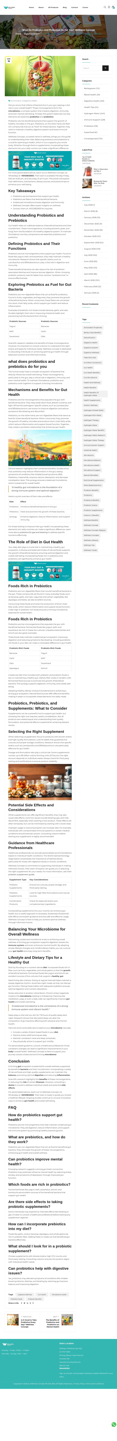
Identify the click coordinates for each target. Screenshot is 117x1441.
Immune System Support (94, 445)
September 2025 (92, 242)
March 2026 (89, 211)
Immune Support (92, 120)
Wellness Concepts (91, 535)
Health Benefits (90, 388)
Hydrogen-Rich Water (92, 415)
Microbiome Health (59, 1294)
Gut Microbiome (90, 378)
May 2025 (88, 268)
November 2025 (91, 230)
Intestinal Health (90, 450)
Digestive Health (32, 34)
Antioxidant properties (93, 328)
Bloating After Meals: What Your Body (101, 182)
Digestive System (91, 348)
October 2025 (90, 236)
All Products (53, 7)
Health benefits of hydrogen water (91, 394)
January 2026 (90, 217)
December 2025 (91, 224)
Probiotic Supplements (93, 510)
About (41, 7)
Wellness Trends (90, 550)
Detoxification (89, 338)
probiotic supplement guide (21, 874)
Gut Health (42, 1294)
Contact (74, 7)
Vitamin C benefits (91, 515)
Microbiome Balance (92, 460)
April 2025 (88, 274)
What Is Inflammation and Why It (101, 170)
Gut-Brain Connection (92, 363)
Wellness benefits (91, 520)
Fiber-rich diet (90, 358)
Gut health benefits (92, 373)
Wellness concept (91, 525)
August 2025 (90, 249)
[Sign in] (109, 7)
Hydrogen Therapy (91, 420)
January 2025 (90, 293)
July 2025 (88, 255)
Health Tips (89, 107)
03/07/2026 (86, 163)
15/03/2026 (97, 186)
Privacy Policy (79, 1384)
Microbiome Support (92, 470)
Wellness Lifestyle (91, 540)
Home (31, 7)
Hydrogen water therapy (94, 440)
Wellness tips (89, 545)
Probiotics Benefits (91, 500)
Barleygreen (90, 88)
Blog (65, 7)
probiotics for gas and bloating (33, 532)
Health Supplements (92, 400)
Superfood (89, 132)
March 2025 (89, 280)
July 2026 (88, 205)
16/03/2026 (97, 174)
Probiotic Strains (90, 505)
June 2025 (88, 261)
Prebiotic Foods (16, 1299)
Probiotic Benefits (34, 1299)
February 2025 (90, 286)
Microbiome (89, 455)
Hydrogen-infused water (94, 410)
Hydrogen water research (94, 435)
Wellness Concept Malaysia (94, 530)
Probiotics (88, 126)
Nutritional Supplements (94, 480)
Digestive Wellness (25, 1294)
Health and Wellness (92, 383)
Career (85, 7)
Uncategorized (91, 139)
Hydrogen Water (92, 113)
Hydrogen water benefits (94, 430)
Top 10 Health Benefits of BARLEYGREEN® (88, 159)
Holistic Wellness (90, 405)
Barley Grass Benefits (92, 333)
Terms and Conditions (95, 1384)
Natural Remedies (91, 475)
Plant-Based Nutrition (92, 485)
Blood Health (90, 95)
